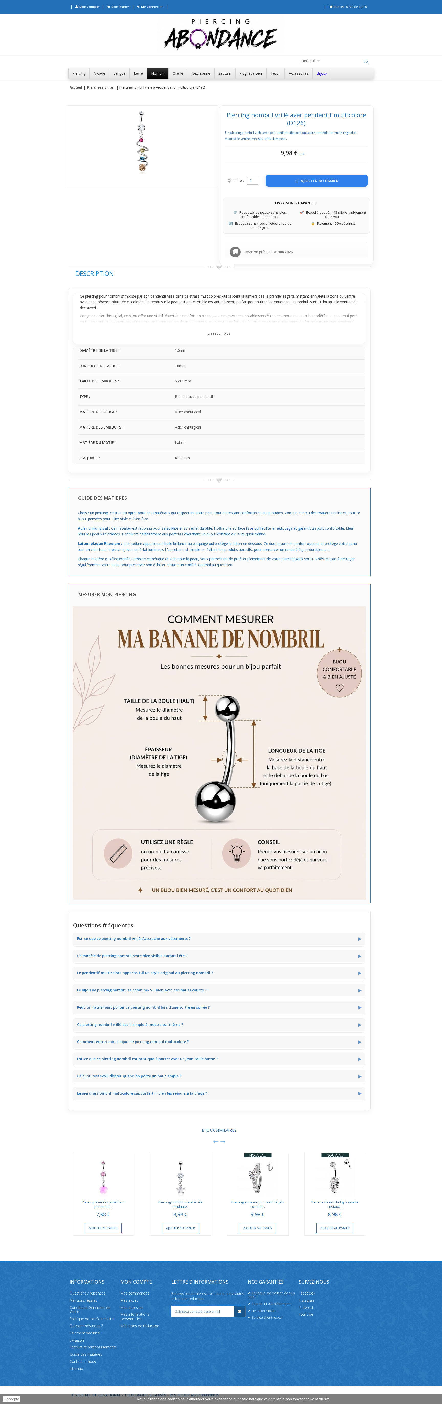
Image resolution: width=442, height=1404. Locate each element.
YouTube (306, 1314)
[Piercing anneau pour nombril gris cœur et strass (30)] (257, 1175)
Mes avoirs (129, 1300)
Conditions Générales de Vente (90, 1309)
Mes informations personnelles (134, 1316)
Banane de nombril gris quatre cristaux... (335, 1204)
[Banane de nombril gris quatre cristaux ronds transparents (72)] (335, 1175)
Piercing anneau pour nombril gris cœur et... (257, 1204)
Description (94, 273)
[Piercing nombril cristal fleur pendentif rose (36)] (103, 1175)
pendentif (158, 296)
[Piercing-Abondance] (221, 52)
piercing (91, 296)
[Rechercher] (366, 62)
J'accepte (11, 1399)
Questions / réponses (87, 1293)
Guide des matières (86, 1354)
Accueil (76, 87)
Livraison (77, 1339)
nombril (114, 296)
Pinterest (306, 1307)
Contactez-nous (83, 1361)
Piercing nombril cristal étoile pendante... (180, 1204)
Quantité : (236, 180)
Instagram (307, 1300)
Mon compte (136, 1282)
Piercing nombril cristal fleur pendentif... (103, 1204)
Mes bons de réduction (139, 1325)
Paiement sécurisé (85, 1332)
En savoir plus (219, 333)
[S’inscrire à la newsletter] (239, 1311)
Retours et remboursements (93, 1347)
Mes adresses (131, 1307)
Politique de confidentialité (92, 1318)
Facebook (307, 1293)
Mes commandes (134, 1293)
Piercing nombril (101, 87)
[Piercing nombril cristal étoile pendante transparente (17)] (180, 1175)
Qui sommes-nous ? (86, 1325)
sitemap (76, 1368)
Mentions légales (83, 1300)
